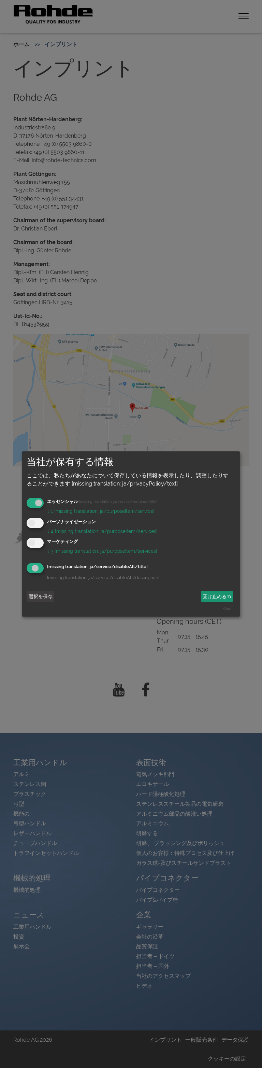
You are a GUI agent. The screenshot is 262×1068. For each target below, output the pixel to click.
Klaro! (227, 608)
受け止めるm (217, 596)
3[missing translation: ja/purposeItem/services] (102, 551)
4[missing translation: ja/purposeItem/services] (102, 531)
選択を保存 (41, 596)
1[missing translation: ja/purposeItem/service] (101, 511)
